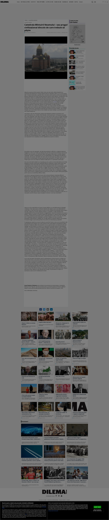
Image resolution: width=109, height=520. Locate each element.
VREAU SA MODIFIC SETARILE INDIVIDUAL (97, 510)
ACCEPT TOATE (97, 507)
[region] (54, 510)
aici (26, 514)
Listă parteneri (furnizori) (53, 510)
